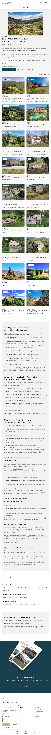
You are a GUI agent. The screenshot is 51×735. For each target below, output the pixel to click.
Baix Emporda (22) (15, 587)
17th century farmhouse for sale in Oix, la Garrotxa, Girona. (11, 258)
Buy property (4, 44)
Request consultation (9, 69)
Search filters (26, 7)
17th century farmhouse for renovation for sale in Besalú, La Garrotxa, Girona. (37, 284)
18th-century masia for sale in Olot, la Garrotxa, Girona (13, 284)
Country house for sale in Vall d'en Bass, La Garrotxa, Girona (12, 178)
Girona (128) (5, 580)
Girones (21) (37, 587)
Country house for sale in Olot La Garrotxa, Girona (36, 152)
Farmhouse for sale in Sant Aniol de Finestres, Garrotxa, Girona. (37, 178)
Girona (9, 44)
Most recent (46, 74)
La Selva (8, 62)
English (47, 2)
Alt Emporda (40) (6, 587)
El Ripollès (18, 62)
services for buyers (36, 452)
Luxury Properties (24, 604)
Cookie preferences (28, 726)
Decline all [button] (15, 724)
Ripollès (33, 556)
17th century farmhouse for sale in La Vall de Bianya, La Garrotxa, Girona (12, 99)
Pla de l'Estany (27, 556)
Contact (17, 733)
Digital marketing (38, 709)
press (5, 538)
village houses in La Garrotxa (33, 369)
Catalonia (28, 558)
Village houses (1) (23, 597)
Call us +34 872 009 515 (9, 702)
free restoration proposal (33, 493)
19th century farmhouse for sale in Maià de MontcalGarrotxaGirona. (12, 152)
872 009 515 (37, 552)
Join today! (25, 686)
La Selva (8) (44, 587)
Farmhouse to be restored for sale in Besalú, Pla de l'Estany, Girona (13, 311)
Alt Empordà (32, 60)
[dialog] (10, 716)
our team (15, 542)
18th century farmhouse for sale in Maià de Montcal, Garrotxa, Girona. (36, 125)
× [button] (18, 705)
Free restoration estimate (23, 713)
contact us (10, 372)
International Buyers (39, 711)
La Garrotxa (14, 44)
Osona (12, 62)
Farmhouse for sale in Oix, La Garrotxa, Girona (37, 231)
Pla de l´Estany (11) (7, 590)
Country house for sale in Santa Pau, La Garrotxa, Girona (11, 205)
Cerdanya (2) (23, 587)
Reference (42, 2)
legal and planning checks (36, 413)
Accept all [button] (6, 724)
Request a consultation (9, 626)
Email (21, 69)
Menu (34, 733)
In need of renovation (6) (8, 597)
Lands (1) (16, 597)
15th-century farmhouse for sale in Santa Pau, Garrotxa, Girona (37, 258)
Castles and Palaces (7, 604)
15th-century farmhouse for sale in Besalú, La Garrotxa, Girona (37, 205)
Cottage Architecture (18, 469)
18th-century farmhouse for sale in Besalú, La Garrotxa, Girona (37, 99)
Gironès (39, 60)
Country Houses (16, 604)
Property (25, 733)
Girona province (20, 558)
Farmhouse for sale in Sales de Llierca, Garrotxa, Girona (13, 231)
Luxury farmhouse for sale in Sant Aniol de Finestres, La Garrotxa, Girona (12, 125)
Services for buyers (39, 714)
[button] (10, 727)
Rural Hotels (32, 604)
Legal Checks (38, 716)
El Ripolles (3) (31, 587)
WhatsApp (31, 69)
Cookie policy (20, 726)
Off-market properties (39, 713)
